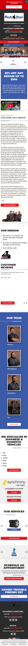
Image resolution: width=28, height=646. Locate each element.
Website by (22, 644)
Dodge (4, 460)
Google (13, 620)
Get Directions (14, 596)
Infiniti (4, 455)
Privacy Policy (5, 644)
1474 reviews (17, 26)
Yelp (16, 620)
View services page (14, 538)
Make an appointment (10, 205)
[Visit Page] (6, 259)
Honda (4, 466)
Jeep (4, 453)
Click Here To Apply (14, 6)
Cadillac (5, 458)
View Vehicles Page (14, 470)
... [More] (22, 92)
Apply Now (14, 492)
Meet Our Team (14, 424)
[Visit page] (14, 552)
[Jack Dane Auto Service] (14, 17)
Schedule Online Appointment (14, 578)
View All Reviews (7, 303)
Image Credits (13, 644)
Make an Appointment (14, 42)
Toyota (5, 463)
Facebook (10, 620)
